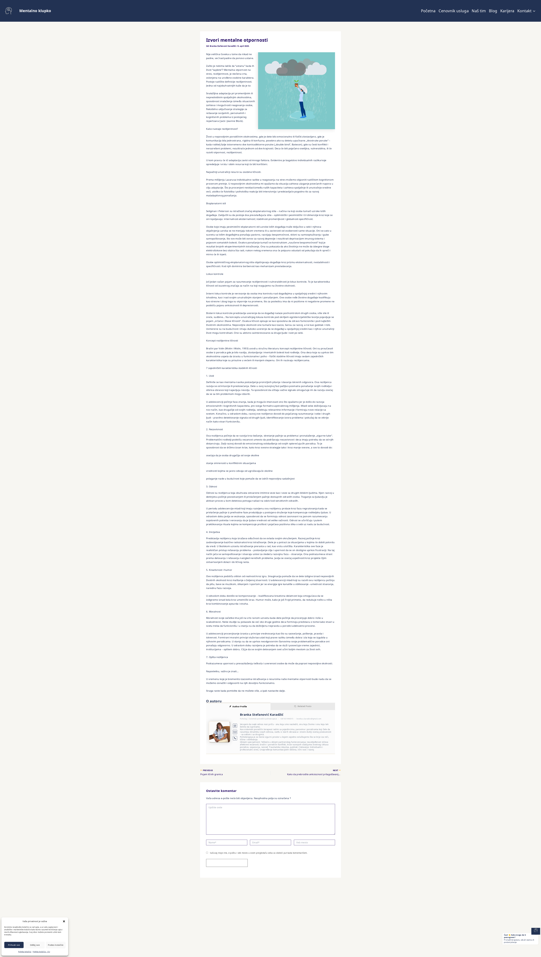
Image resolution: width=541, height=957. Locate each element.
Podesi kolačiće (55, 944)
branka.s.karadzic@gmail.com (309, 719)
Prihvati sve (14, 944)
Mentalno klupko (35, 10)
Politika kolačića (24, 952)
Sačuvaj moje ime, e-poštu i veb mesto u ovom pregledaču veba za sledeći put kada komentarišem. (258, 852)
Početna (428, 11)
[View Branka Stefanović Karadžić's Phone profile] (235, 738)
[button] (64, 921)
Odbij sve (35, 944)
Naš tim (479, 11)
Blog (493, 11)
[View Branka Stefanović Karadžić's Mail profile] (235, 732)
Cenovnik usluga (454, 11)
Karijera (507, 11)
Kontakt (524, 11)
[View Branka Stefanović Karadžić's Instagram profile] (235, 726)
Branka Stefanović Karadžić (261, 714)
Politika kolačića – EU (41, 952)
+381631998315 (286, 719)
